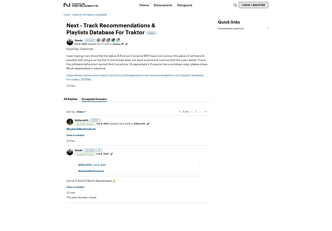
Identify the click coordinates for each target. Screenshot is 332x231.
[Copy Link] (126, 43)
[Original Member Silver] (99, 40)
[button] (69, 41)
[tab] (71, 99)
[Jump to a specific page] (205, 111)
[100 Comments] (113, 40)
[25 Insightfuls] (118, 40)
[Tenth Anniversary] (104, 40)
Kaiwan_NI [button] (118, 44)
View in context (75, 135)
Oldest (81, 112)
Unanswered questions (243, 28)
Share (70, 86)
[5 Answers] (108, 40)
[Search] (235, 5)
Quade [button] (78, 40)
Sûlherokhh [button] (82, 120)
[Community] (81, 5)
